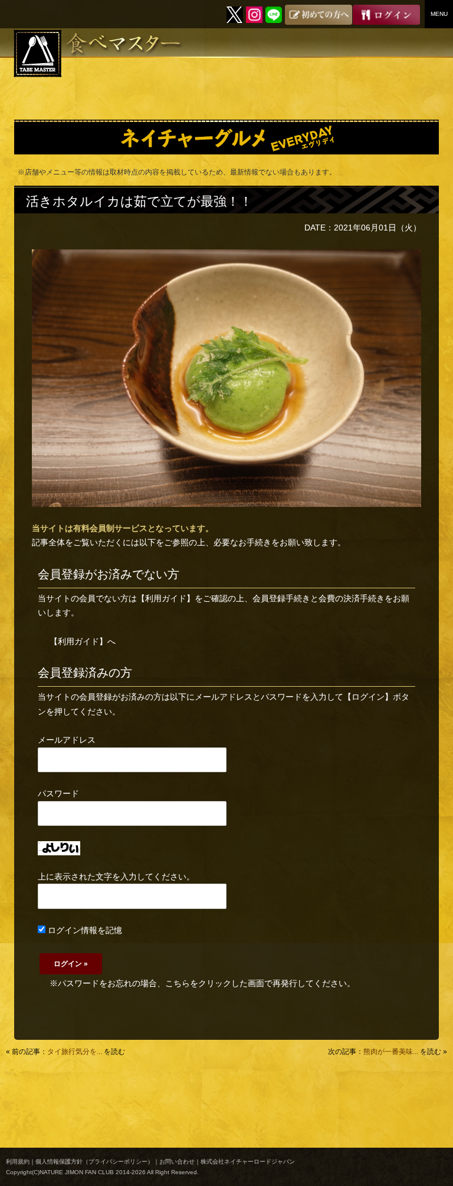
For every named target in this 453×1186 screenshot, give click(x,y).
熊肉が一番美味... (390, 1051)
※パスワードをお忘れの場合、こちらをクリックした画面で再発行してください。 (202, 983)
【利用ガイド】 (166, 598)
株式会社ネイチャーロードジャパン (248, 1161)
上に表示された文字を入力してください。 (116, 876)
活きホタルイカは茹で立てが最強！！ (139, 201)
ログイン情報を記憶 (83, 930)
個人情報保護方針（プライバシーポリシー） (94, 1161)
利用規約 (17, 1161)
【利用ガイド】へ (83, 641)
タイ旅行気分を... (74, 1051)
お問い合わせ (177, 1161)
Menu (439, 14)
